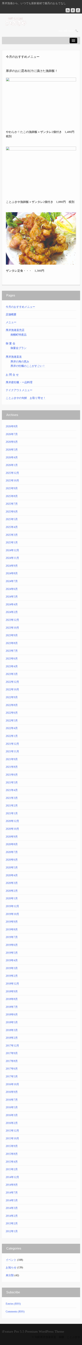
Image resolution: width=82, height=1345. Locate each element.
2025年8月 (12, 496)
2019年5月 (12, 952)
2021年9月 (12, 759)
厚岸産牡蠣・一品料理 (19, 382)
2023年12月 (12, 619)
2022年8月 (12, 705)
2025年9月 (12, 488)
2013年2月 (12, 1223)
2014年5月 (12, 1200)
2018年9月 (12, 991)
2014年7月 (12, 1192)
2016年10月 (12, 1084)
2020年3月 (12, 883)
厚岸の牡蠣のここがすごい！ (27, 366)
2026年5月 (12, 449)
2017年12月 (12, 1045)
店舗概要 (11, 314)
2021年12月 (12, 743)
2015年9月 (12, 1146)
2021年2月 (12, 805)
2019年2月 (12, 975)
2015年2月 (12, 1169)
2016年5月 (12, 1107)
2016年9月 (12, 1091)
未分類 (10, 1275)
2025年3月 (12, 534)
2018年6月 (12, 1014)
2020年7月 (12, 852)
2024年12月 (12, 550)
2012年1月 (12, 1231)
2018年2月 (12, 1037)
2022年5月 (12, 720)
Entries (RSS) (13, 1303)
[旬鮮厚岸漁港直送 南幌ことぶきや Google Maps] (73, 10)
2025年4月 (12, 527)
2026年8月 (12, 426)
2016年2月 (12, 1123)
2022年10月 (12, 689)
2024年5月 (12, 596)
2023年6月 (12, 658)
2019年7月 (12, 937)
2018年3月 (12, 1030)
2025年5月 (12, 519)
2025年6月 (12, 511)
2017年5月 (12, 1076)
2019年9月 (12, 921)
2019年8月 (12, 929)
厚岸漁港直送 (14, 356)
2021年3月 (12, 798)
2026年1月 (12, 465)
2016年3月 (12, 1115)
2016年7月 (12, 1099)
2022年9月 (12, 697)
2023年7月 (12, 650)
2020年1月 (12, 898)
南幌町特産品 (18, 334)
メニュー (11, 322)
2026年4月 (12, 457)
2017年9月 (12, 1053)
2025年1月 (12, 542)
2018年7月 (12, 1006)
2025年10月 (12, 480)
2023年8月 (12, 643)
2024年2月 (12, 612)
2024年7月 (12, 581)
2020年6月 (12, 859)
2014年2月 (12, 1215)
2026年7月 (12, 434)
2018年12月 (12, 983)
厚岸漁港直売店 (15, 330)
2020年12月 (12, 821)
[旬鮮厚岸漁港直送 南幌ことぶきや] (41, 20)
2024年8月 (12, 573)
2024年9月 (12, 565)
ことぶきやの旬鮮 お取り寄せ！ (26, 398)
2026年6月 (12, 441)
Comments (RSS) (15, 1311)
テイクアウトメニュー (19, 390)
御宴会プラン (18, 348)
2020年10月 (12, 828)
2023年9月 (12, 635)
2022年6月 (12, 712)
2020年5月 (12, 867)
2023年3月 (12, 674)
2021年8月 (12, 766)
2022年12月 (12, 681)
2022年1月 (12, 736)
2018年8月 (12, 999)
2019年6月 (12, 945)
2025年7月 (12, 503)
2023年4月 (12, 666)
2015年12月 (12, 1130)
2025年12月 (12, 472)
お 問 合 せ (12, 374)
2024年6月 (12, 589)
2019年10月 (12, 914)
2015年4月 (12, 1161)
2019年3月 (12, 968)
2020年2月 (12, 890)
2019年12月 (12, 906)
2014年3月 (12, 1208)
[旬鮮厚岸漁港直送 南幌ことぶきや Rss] (68, 10)
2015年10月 (12, 1138)
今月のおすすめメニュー (20, 306)
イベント (11, 1259)
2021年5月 (12, 782)
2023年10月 (12, 627)
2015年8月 (12, 1153)
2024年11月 (12, 557)
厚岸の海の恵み (19, 361)
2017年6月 (12, 1068)
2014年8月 (12, 1184)
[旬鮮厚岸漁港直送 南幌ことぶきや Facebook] (78, 10)
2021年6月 (12, 774)
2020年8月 (12, 844)
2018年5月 (12, 1022)
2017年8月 (12, 1061)
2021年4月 (12, 790)
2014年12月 (12, 1177)
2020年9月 (12, 836)
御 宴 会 (10, 343)
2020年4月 (12, 875)
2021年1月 (12, 813)
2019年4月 (12, 960)
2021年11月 (12, 751)
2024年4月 (12, 604)
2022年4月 (12, 728)
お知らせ (11, 1267)
